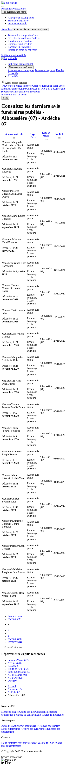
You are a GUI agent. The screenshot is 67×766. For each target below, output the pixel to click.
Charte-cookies (27, 711)
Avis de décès (15, 689)
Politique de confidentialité (27, 714)
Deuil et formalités (17, 23)
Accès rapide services (30, 29)
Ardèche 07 (14, 692)
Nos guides (14, 12)
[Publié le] (59, 137)
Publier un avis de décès (13, 55)
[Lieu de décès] (46, 139)
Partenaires (23, 742)
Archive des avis (29, 728)
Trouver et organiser (18, 20)
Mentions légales (10, 711)
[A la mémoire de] (14, 137)
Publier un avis (14, 94)
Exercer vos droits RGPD (42, 742)
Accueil (12, 686)
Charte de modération (53, 714)
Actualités (6, 29)
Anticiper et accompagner (21, 17)
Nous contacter (9, 742)
